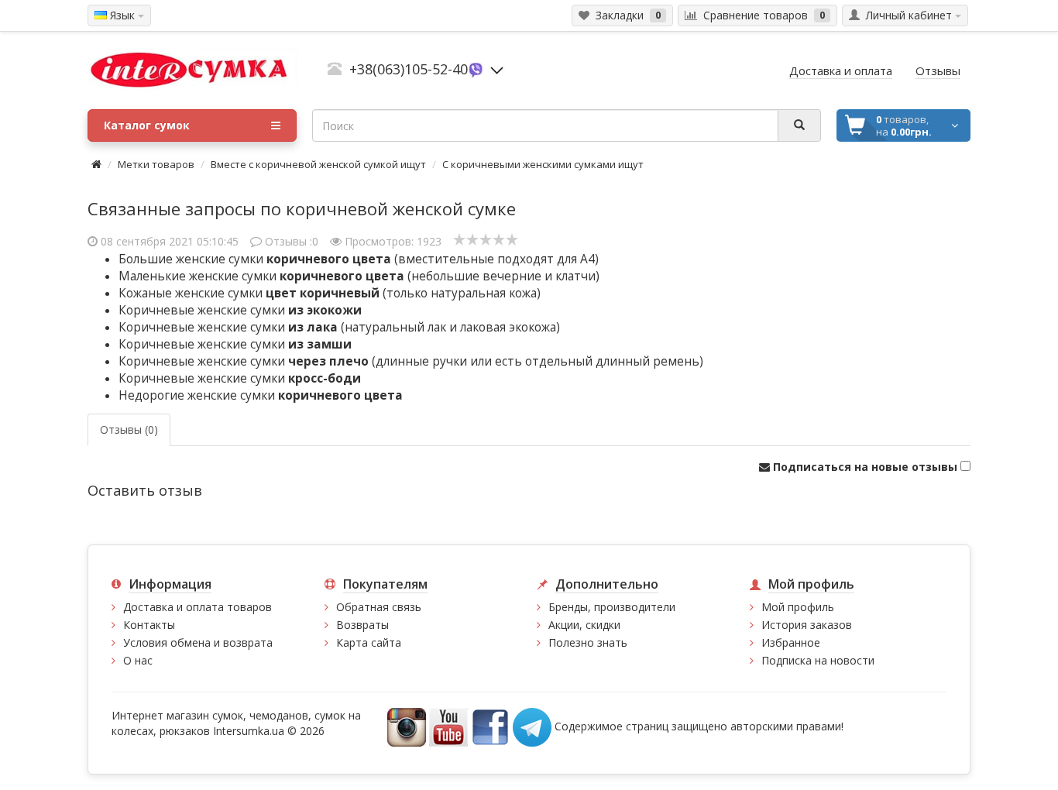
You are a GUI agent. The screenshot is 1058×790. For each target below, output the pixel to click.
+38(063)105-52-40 (408, 69)
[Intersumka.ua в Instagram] (406, 726)
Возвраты (362, 624)
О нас (138, 660)
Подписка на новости (817, 660)
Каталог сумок (147, 125)
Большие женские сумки (255, 259)
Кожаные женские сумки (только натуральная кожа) (330, 293)
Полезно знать (587, 642)
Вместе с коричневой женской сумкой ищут (318, 164)
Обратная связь (378, 606)
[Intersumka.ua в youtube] (448, 726)
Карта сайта (368, 642)
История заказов (806, 624)
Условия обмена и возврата (198, 642)
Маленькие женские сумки (261, 276)
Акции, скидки (584, 624)
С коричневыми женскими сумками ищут (543, 164)
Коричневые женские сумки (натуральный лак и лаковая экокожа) (339, 327)
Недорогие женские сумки (261, 395)
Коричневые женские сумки (240, 310)
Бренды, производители (611, 606)
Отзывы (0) (129, 429)
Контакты (149, 624)
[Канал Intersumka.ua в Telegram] (532, 726)
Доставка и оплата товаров (197, 606)
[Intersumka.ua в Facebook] (490, 726)
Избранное (790, 642)
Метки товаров (156, 164)
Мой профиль (797, 606)
